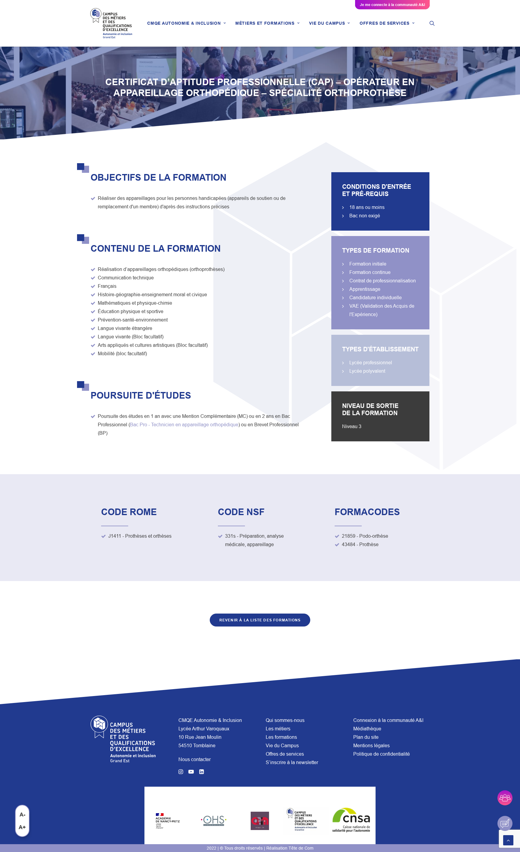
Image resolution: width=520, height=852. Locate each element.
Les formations (281, 737)
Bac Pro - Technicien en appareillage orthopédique (184, 424)
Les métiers (278, 728)
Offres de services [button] (385, 23)
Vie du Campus (282, 745)
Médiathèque (367, 728)
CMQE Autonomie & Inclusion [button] (184, 23)
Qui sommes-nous (285, 720)
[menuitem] (186, 23)
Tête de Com (301, 848)
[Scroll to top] (508, 839)
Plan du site (366, 737)
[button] (432, 23)
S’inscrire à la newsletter (292, 762)
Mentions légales (371, 745)
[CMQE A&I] (111, 23)
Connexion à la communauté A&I (388, 720)
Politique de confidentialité (381, 754)
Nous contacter (194, 759)
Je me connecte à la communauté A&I (392, 4)
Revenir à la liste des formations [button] (260, 620)
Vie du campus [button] (327, 23)
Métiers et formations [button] (265, 23)
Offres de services (285, 754)
